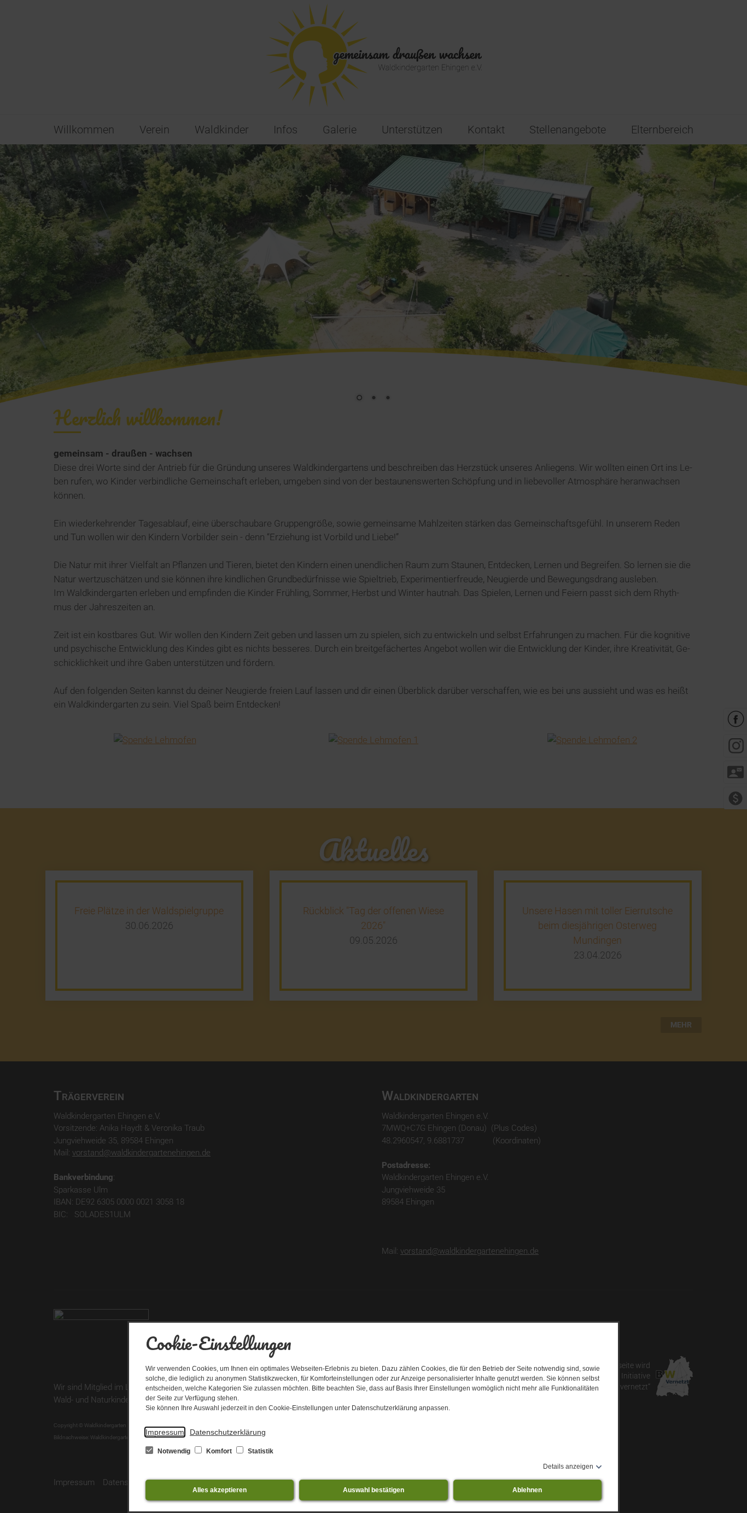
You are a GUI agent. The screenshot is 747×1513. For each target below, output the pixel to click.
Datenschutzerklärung (228, 1432)
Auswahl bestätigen (373, 1490)
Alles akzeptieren (219, 1490)
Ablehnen (527, 1490)
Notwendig (174, 1451)
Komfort (219, 1451)
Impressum (164, 1432)
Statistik (259, 1451)
